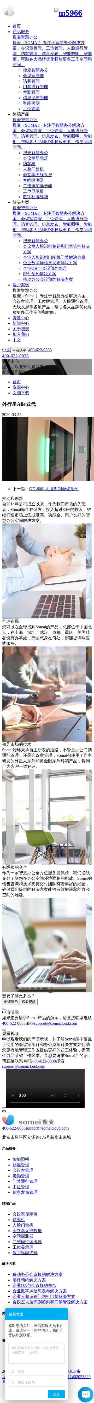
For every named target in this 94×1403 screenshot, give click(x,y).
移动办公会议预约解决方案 (38, 1274)
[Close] (4, 1009)
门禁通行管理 (25, 1181)
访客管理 (21, 1165)
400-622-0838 (14, 1023)
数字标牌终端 (25, 1252)
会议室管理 (23, 1170)
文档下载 (21, 393)
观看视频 (29, 1002)
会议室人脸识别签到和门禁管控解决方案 (50, 1302)
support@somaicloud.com (55, 1023)
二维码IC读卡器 (27, 1241)
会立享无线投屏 (27, 1230)
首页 (17, 382)
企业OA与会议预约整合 (34, 1285)
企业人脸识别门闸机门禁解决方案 (44, 1296)
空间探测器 (23, 1236)
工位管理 (21, 1187)
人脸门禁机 (23, 1225)
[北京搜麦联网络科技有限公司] (47, 12)
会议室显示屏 (25, 1214)
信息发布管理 (25, 1192)
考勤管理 (21, 1176)
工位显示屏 (23, 1247)
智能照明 (21, 1159)
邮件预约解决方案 (29, 1280)
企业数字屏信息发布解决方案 (40, 1291)
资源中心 (21, 387)
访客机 (19, 1219)
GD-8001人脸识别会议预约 (54, 489)
